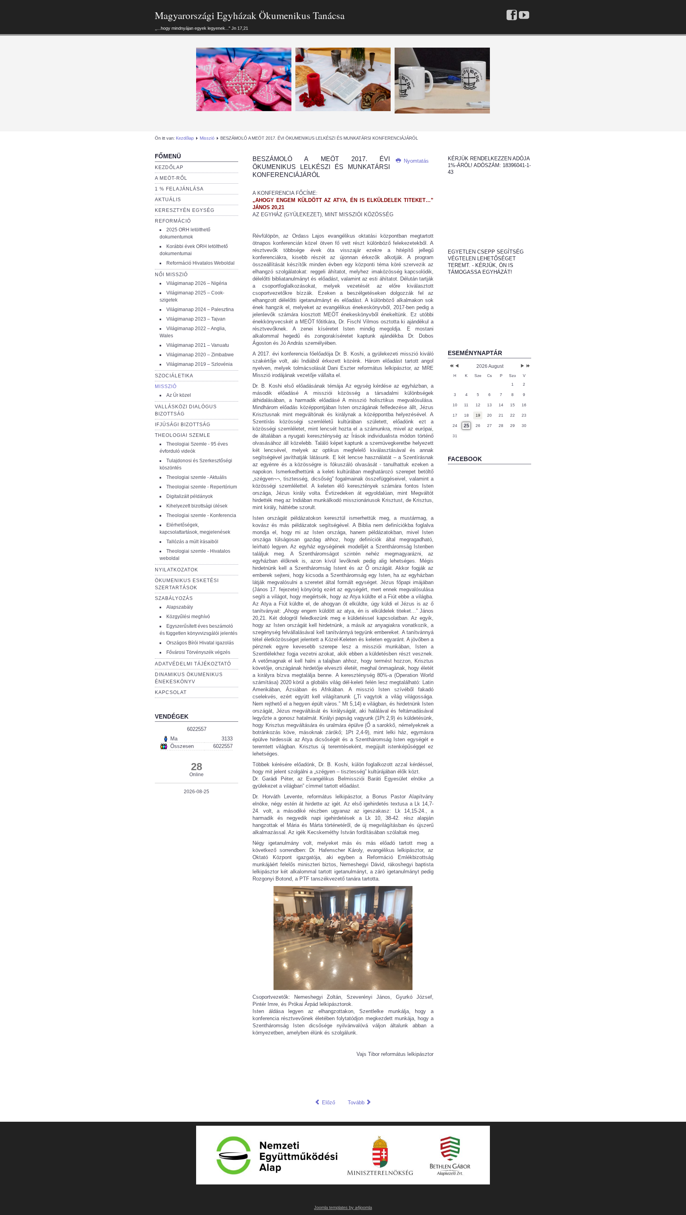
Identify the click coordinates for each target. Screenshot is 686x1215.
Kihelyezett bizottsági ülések (196, 506)
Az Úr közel (178, 395)
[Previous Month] (457, 366)
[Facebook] (512, 15)
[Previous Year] (451, 366)
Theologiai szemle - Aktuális (196, 477)
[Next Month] (522, 366)
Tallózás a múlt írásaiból (192, 541)
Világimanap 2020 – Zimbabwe (200, 355)
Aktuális (168, 199)
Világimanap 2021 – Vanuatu (197, 345)
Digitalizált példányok (189, 496)
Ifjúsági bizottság (182, 424)
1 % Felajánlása (179, 189)
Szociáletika (174, 376)
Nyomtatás (415, 161)
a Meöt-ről (171, 178)
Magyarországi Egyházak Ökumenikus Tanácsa (250, 15)
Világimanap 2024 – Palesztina (200, 309)
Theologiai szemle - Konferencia (201, 515)
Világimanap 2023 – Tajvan (195, 319)
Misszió (207, 138)
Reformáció (173, 221)
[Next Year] (527, 366)
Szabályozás (174, 598)
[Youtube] (524, 15)
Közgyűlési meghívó (188, 616)
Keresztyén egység (184, 210)
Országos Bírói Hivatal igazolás (200, 643)
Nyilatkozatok (176, 570)
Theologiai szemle (182, 435)
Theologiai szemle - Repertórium (201, 487)
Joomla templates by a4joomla (343, 1207)
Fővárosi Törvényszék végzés (198, 652)
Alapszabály (179, 607)
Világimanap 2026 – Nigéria (196, 283)
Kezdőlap (185, 138)
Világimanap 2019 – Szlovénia (199, 364)
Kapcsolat (171, 692)
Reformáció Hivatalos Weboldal (200, 263)
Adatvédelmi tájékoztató (193, 664)
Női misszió (171, 274)
